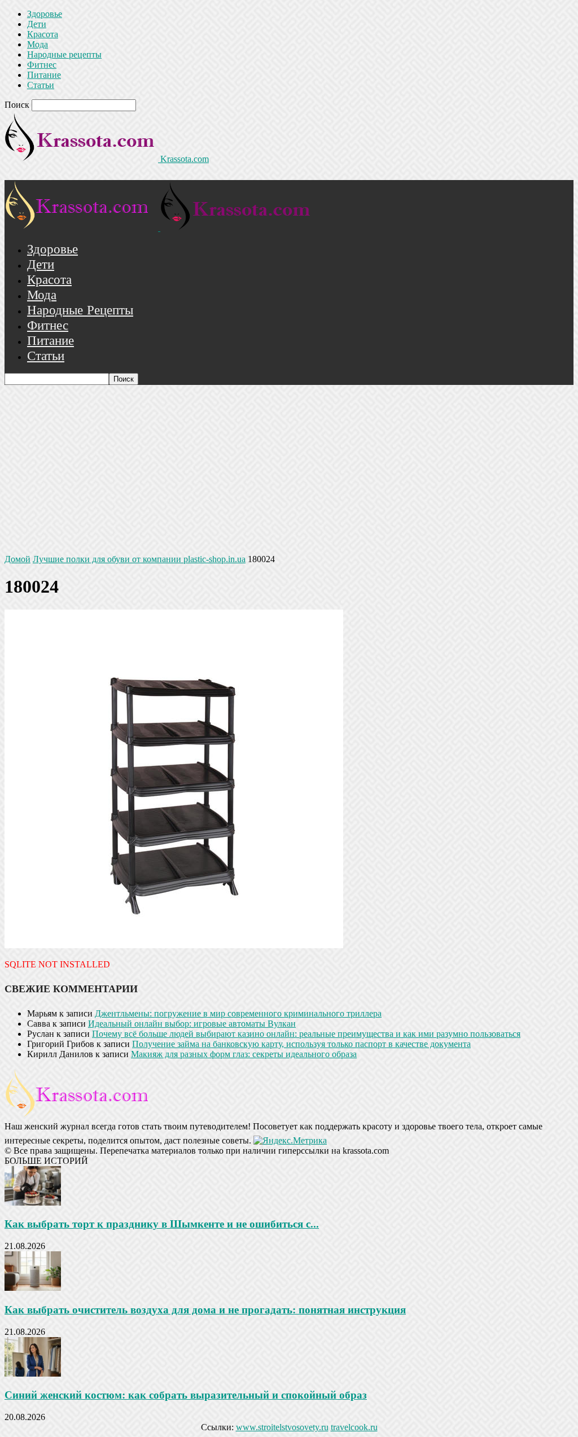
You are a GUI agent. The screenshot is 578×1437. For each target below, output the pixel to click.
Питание (44, 75)
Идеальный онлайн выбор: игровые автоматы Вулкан (192, 1023)
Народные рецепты (64, 54)
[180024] (174, 945)
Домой (17, 559)
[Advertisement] (289, 470)
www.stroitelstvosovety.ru (282, 1427)
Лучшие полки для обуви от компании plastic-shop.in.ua (139, 559)
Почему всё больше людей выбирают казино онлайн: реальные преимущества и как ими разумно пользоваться (306, 1034)
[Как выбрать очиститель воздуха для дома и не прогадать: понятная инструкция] (33, 1288)
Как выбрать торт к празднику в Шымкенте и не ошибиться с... (162, 1224)
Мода (37, 44)
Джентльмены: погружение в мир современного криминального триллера (238, 1013)
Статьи (40, 85)
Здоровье (44, 14)
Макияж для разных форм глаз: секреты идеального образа (244, 1054)
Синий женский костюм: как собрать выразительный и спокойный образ (186, 1395)
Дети (36, 24)
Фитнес (41, 64)
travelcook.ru (354, 1427)
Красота (42, 34)
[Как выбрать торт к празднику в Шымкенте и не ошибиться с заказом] (33, 1202)
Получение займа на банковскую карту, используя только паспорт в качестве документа (301, 1044)
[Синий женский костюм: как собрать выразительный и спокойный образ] (33, 1373)
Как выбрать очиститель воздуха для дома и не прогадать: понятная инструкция (205, 1310)
